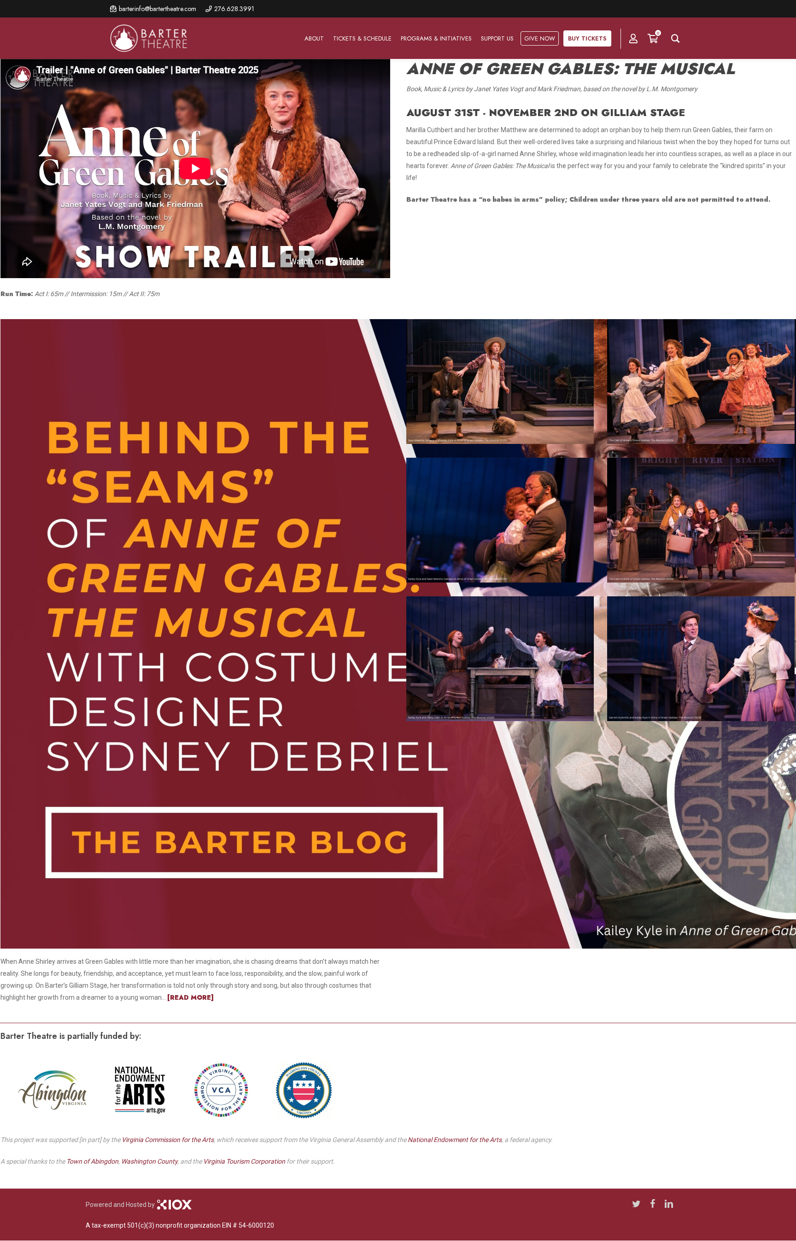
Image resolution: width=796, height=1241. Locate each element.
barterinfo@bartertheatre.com (157, 8)
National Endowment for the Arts (455, 1139)
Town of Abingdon (92, 1161)
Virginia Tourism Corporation (244, 1161)
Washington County (149, 1161)
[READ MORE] (190, 997)
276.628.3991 (234, 8)
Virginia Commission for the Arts (168, 1139)
